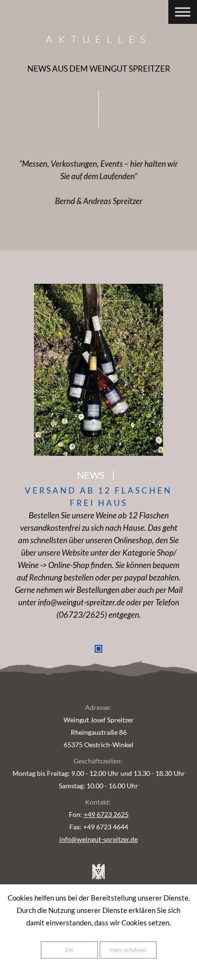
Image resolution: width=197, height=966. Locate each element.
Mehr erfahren (127, 950)
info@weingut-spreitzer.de (98, 839)
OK (69, 950)
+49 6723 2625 (106, 814)
